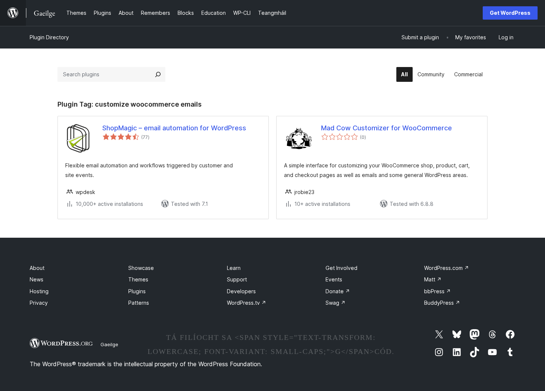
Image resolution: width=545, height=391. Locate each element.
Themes (138, 279)
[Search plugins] (158, 74)
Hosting (39, 291)
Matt (433, 279)
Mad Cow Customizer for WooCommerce (386, 128)
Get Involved (341, 268)
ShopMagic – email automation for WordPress (174, 128)
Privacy (39, 303)
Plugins (137, 291)
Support (237, 279)
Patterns (138, 303)
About (37, 268)
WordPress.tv (246, 303)
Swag (336, 303)
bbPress (437, 291)
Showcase (141, 268)
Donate (338, 291)
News (36, 279)
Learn (234, 268)
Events (334, 279)
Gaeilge (109, 344)
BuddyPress (442, 303)
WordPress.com (446, 268)
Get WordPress (510, 13)
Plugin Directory (49, 37)
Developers (241, 291)
